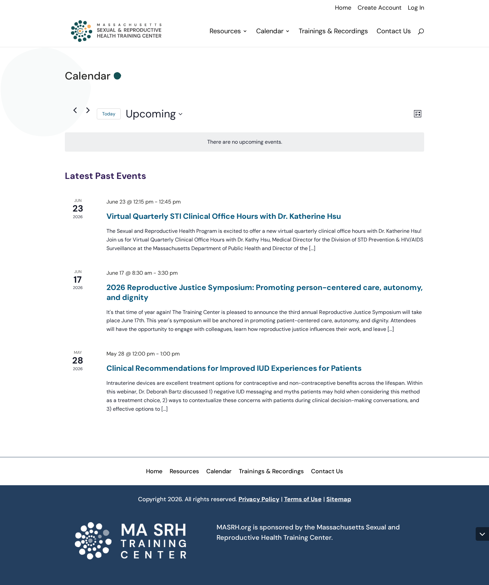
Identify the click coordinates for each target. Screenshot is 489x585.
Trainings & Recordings (333, 32)
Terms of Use (303, 499)
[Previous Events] (75, 110)
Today (108, 114)
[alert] (244, 142)
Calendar (269, 32)
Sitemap (338, 499)
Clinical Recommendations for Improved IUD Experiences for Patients (234, 368)
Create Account (380, 8)
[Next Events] (88, 110)
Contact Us (394, 32)
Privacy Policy (259, 499)
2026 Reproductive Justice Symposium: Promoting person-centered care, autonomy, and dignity (264, 292)
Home (343, 8)
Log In (416, 8)
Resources (225, 32)
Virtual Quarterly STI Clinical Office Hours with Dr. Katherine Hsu (223, 216)
